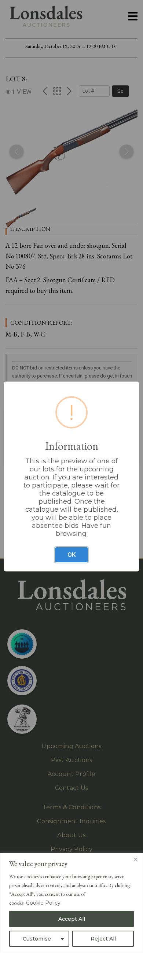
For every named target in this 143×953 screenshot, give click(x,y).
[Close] (135, 859)
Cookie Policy (43, 902)
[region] (71, 903)
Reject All (103, 938)
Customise (37, 938)
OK (71, 554)
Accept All (71, 919)
